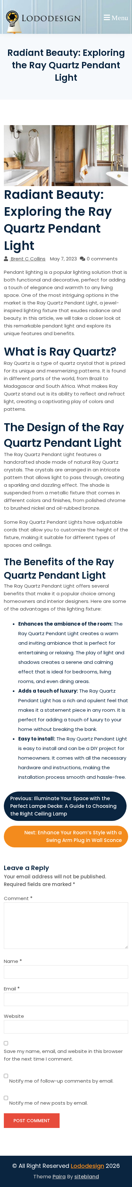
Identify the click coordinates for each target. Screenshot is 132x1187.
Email (12, 988)
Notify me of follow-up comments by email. (61, 1081)
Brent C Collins (28, 258)
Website (14, 1016)
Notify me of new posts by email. (48, 1103)
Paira (59, 1176)
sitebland (86, 1176)
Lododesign (87, 1166)
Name (13, 961)
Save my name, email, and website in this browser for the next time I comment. (63, 1055)
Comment (18, 898)
